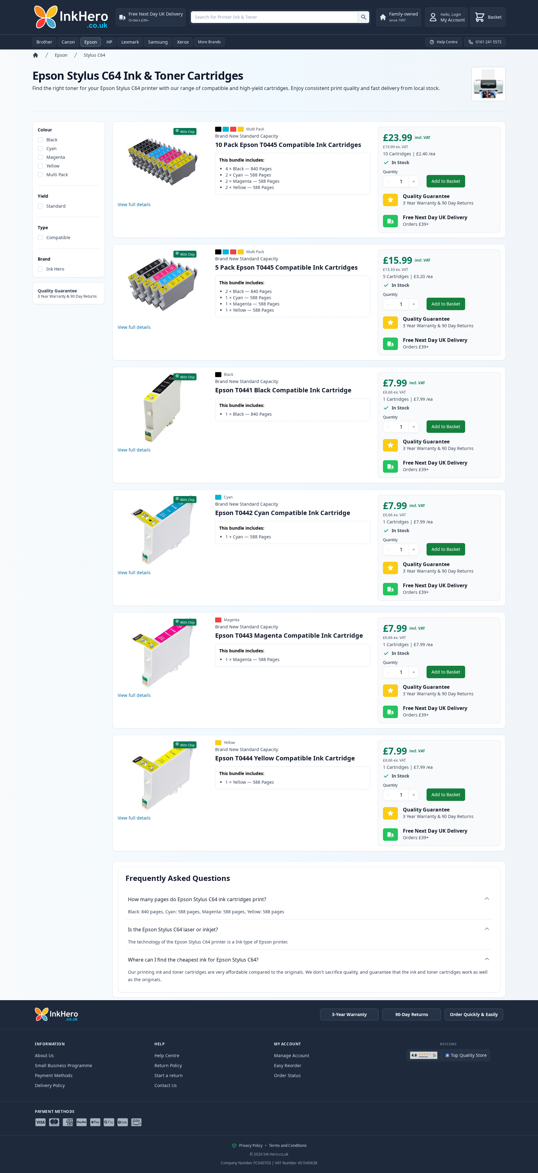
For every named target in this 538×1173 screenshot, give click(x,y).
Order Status (287, 1075)
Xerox (183, 42)
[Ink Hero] (71, 17)
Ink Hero (55, 269)
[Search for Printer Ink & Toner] (363, 17)
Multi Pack (57, 174)
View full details (134, 204)
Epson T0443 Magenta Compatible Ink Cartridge (289, 635)
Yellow (52, 166)
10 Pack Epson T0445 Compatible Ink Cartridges (288, 144)
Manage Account (291, 1055)
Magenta (55, 157)
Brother (44, 42)
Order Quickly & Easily (474, 1014)
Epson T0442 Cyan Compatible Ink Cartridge (282, 512)
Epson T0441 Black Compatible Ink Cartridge (283, 390)
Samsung (158, 42)
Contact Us (165, 1085)
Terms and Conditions (288, 1145)
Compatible (58, 237)
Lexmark (130, 42)
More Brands (209, 42)
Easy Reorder (287, 1065)
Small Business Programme (63, 1065)
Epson (90, 42)
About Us (44, 1055)
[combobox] (280, 17)
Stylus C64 (94, 55)
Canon (68, 42)
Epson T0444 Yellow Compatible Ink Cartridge (285, 758)
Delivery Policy (50, 1085)
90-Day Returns (411, 1014)
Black (51, 140)
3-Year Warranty (349, 1014)
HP (109, 42)
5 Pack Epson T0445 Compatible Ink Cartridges (286, 267)
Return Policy (168, 1065)
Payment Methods (54, 1075)
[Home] (35, 55)
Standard (56, 206)
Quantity (390, 171)
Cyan (51, 148)
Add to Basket (448, 182)
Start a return (168, 1075)
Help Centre (166, 1055)
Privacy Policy (250, 1145)
